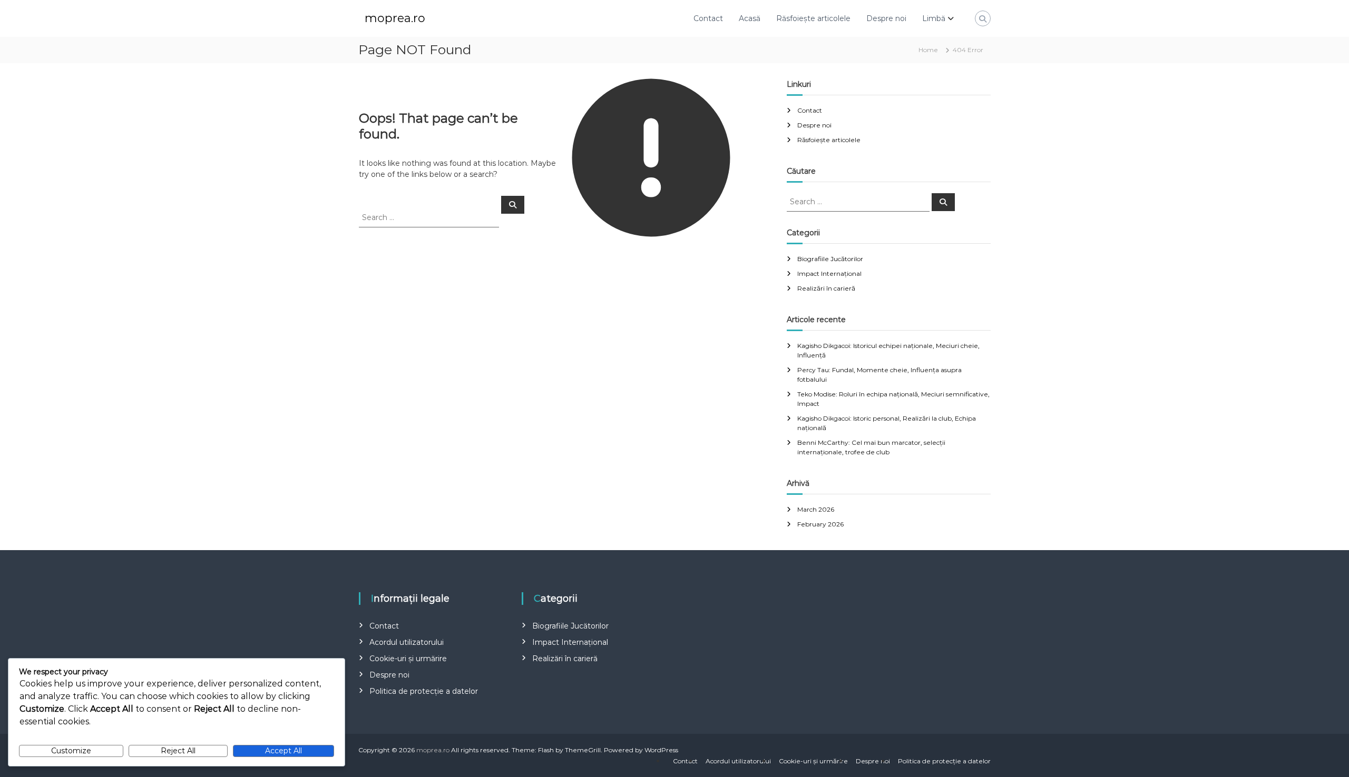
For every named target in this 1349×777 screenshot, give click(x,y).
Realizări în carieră (826, 288)
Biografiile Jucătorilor (830, 259)
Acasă (749, 18)
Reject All (178, 750)
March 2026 (815, 509)
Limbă (933, 18)
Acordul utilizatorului (406, 642)
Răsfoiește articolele (813, 18)
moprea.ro (395, 18)
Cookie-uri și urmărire (408, 658)
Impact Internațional (829, 273)
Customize (71, 750)
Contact (708, 18)
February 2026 (820, 524)
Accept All (283, 750)
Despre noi (886, 18)
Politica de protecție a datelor (423, 691)
